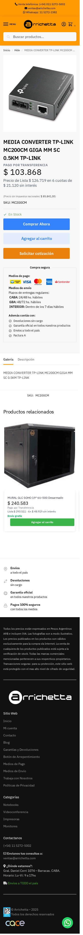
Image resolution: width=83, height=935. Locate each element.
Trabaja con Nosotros (18, 778)
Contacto (9, 735)
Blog (6, 742)
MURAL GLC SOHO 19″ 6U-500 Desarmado (35, 498)
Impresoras (11, 819)
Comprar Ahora (36, 224)
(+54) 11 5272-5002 (17, 846)
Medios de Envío (14, 771)
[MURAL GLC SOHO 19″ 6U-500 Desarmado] (39, 455)
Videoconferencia (15, 812)
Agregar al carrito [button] (42, 522)
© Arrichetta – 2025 (24, 910)
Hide (17, 50)
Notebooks (11, 805)
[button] (71, 24)
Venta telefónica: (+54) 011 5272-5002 (41, 4)
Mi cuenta (10, 728)
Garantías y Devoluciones (21, 750)
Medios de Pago (14, 764)
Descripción (26, 359)
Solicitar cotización (36, 253)
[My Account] (63, 24)
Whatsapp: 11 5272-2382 (41, 12)
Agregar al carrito (36, 238)
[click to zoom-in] (41, 93)
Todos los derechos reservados (32, 914)
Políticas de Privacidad (19, 785)
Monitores (10, 826)
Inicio (6, 50)
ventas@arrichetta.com (41, 8)
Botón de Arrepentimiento (21, 757)
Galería (8, 359)
